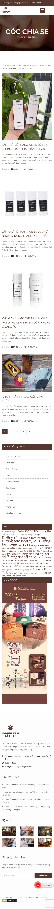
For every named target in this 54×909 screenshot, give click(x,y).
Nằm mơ (17, 570)
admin (6, 169)
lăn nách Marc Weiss (26, 563)
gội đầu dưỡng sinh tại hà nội (25, 555)
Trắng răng (12, 573)
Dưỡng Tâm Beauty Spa (29, 897)
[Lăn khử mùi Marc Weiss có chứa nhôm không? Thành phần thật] (27, 202)
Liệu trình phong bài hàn (16, 560)
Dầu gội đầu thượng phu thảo (23, 548)
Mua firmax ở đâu (26, 566)
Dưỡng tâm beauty (33, 538)
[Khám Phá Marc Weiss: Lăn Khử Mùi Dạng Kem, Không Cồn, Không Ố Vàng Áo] (27, 289)
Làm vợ (9, 494)
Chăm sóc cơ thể (13, 456)
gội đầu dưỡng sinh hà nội (25, 554)
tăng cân (47, 572)
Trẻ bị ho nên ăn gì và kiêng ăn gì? (27, 573)
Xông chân (6, 575)
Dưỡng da (37, 534)
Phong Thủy (11, 507)
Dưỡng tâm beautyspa (39, 545)
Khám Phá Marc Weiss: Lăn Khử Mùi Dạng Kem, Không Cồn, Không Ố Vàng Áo (26, 322)
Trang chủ (21, 37)
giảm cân (27, 550)
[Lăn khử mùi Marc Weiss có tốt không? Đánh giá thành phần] (27, 106)
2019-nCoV (5, 532)
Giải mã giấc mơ (12, 481)
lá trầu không (39, 560)
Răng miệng (25, 570)
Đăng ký (43, 875)
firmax (39, 547)
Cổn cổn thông (26, 535)
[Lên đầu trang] (27, 712)
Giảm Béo (19, 551)
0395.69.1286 (37, 3)
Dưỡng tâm (10, 475)
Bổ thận (12, 531)
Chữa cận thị (11, 535)
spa (30, 569)
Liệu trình (9, 500)
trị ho (40, 573)
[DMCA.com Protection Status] (27, 900)
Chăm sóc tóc (11, 469)
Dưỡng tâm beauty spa (26, 542)
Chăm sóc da (11, 463)
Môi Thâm (36, 566)
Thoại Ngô (44, 897)
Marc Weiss (39, 563)
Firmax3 (48, 547)
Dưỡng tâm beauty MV (20, 541)
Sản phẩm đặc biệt (13, 513)
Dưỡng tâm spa (7, 548)
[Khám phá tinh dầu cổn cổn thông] (27, 373)
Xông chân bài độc (20, 575)
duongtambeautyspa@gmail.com (16, 3)
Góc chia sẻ (10, 488)
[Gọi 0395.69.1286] (37, 884)
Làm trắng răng (29, 560)
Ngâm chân (9, 570)
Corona (18, 535)
